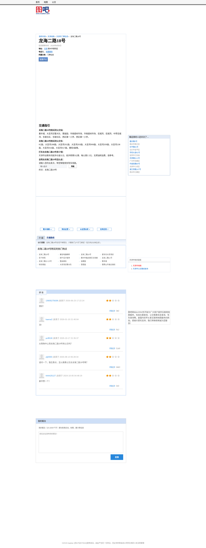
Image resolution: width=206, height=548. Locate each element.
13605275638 (52, 300)
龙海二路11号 (107, 258)
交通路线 (50, 237)
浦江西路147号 (135, 169)
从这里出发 (85, 229)
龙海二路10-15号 (45, 261)
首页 (38, 2)
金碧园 (83, 261)
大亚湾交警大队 (66, 265)
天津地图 (51, 37)
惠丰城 (104, 261)
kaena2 (49, 319)
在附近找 (104, 229)
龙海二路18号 (44, 255)
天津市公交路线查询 (140, 269)
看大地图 (47, 229)
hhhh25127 (51, 376)
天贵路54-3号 (135, 158)
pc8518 (49, 338)
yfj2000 (49, 357)
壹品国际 (63, 261)
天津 (46, 49)
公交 (54, 2)
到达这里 (66, 229)
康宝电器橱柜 (65, 255)
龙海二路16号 (86, 255)
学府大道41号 (135, 153)
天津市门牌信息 (62, 37)
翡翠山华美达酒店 (108, 265)
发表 (117, 457)
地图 (46, 2)
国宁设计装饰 (65, 258)
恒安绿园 (42, 265)
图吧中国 (42, 37)
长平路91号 (134, 147)
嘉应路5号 (133, 141)
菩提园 (83, 265)
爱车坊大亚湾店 (108, 255)
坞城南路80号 (135, 164)
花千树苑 (42, 258)
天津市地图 (137, 266)
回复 (111, 311)
